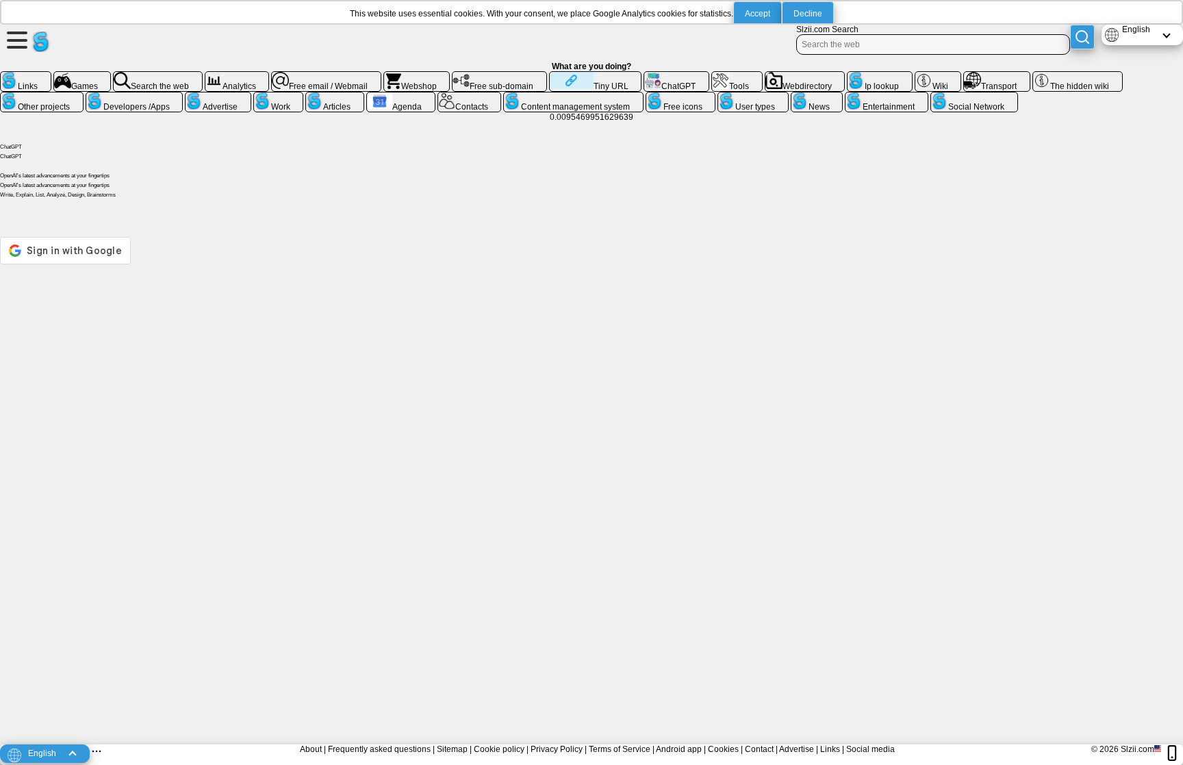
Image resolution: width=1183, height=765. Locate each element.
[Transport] (996, 76)
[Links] (25, 76)
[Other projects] (42, 97)
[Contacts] (469, 97)
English (1136, 29)
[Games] (82, 76)
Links (830, 749)
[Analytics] (237, 76)
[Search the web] (158, 76)
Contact (759, 749)
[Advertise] (218, 97)
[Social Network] (974, 97)
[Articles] (334, 97)
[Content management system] (573, 97)
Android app (679, 749)
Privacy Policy (557, 749)
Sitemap (452, 749)
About (311, 749)
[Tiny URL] (595, 76)
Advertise (796, 749)
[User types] (753, 97)
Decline (807, 13)
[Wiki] (938, 76)
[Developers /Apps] (134, 97)
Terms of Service (619, 749)
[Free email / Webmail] (326, 76)
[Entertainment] (886, 97)
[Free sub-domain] (499, 76)
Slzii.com (1137, 749)
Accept (757, 13)
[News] (817, 97)
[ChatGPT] (676, 76)
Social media (870, 749)
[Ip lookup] (880, 76)
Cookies (723, 749)
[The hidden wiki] (1077, 76)
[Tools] (737, 76)
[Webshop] (416, 76)
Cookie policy (499, 749)
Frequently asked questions (379, 749)
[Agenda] (400, 97)
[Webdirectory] (805, 76)
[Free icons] (681, 97)
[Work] (278, 97)
